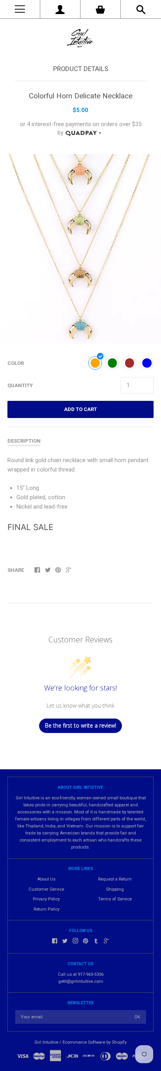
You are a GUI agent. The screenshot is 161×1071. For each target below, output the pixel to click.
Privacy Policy (46, 899)
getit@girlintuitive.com (80, 981)
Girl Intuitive (46, 1042)
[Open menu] (20, 9)
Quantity (20, 385)
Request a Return (115, 879)
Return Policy (46, 909)
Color (15, 363)
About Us (46, 879)
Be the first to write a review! (80, 725)
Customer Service (46, 889)
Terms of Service (115, 899)
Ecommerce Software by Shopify (95, 1042)
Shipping (115, 889)
